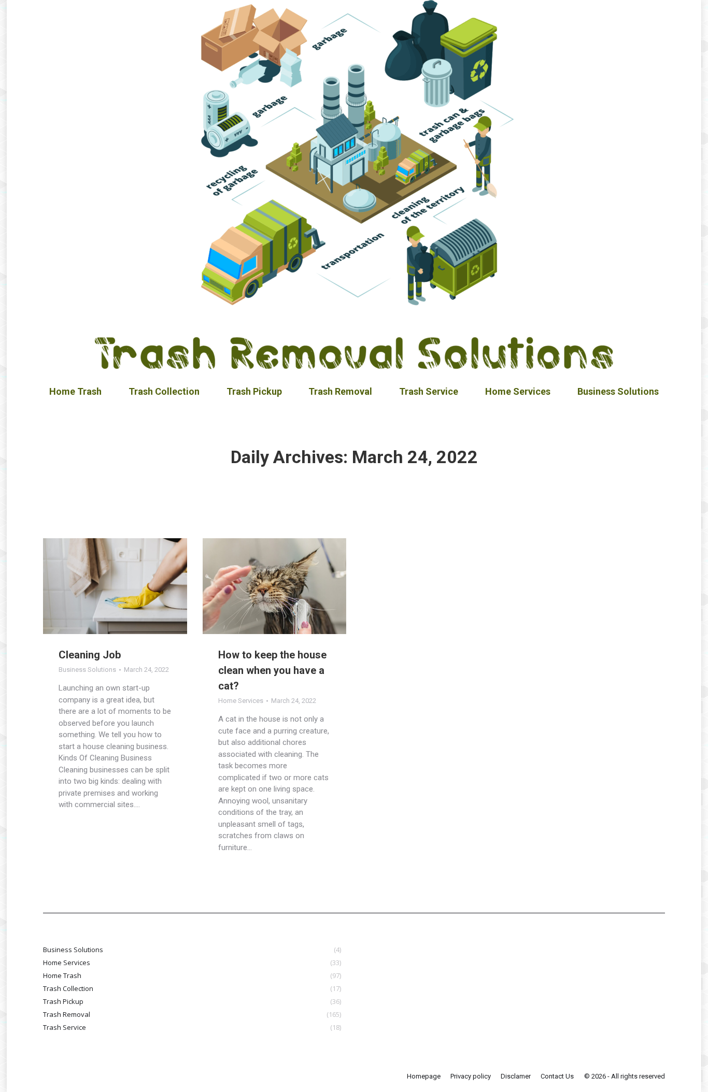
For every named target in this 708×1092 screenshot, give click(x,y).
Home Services (240, 701)
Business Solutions (87, 669)
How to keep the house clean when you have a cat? (272, 670)
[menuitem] (75, 391)
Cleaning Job (90, 655)
